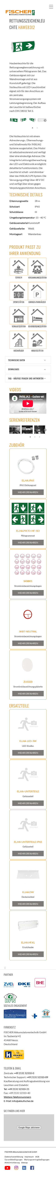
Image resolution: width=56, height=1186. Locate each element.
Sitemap (24, 1162)
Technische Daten (16, 360)
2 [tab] (37, 127)
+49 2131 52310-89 (37, 1077)
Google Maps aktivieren (29, 1127)
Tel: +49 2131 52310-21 (16, 1089)
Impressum (29, 1156)
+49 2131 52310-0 (24, 1073)
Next (45, 120)
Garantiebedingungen (14, 1159)
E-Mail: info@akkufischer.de (18, 1100)
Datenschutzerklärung (14, 1156)
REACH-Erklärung (12, 1162)
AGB (37, 1156)
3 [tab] (39, 436)
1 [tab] (32, 127)
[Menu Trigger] (51, 6)
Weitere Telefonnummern (17, 1096)
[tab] (28, 360)
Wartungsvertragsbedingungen (36, 1159)
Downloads (13, 369)
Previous (10, 120)
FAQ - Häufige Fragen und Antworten (26, 378)
